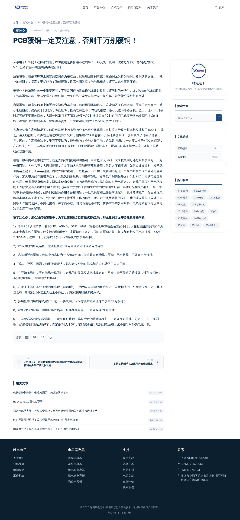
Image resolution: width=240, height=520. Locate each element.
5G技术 (195, 225)
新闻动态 (18, 470)
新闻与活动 (135, 7)
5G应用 (181, 225)
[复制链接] (50, 337)
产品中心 (99, 7)
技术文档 (128, 458)
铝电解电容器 (76, 475)
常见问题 (128, 470)
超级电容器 (75, 464)
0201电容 (198, 197)
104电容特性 (198, 204)
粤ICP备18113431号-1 (120, 512)
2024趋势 (199, 211)
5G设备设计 (212, 225)
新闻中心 (28, 22)
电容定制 (128, 475)
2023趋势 (182, 211)
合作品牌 (18, 464)
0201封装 (182, 197)
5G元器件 (182, 218)
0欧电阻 (181, 204)
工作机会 (18, 475)
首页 (85, 7)
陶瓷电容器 (75, 481)
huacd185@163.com (195, 458)
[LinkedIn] (27, 337)
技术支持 (116, 7)
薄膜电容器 (75, 458)
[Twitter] (34, 337)
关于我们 (152, 7)
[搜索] (220, 117)
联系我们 (128, 487)
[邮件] (42, 337)
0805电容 (215, 197)
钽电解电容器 (76, 470)
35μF (213, 211)
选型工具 (128, 464)
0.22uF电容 (200, 190)
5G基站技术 (200, 218)
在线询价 (128, 481)
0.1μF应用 (182, 190)
